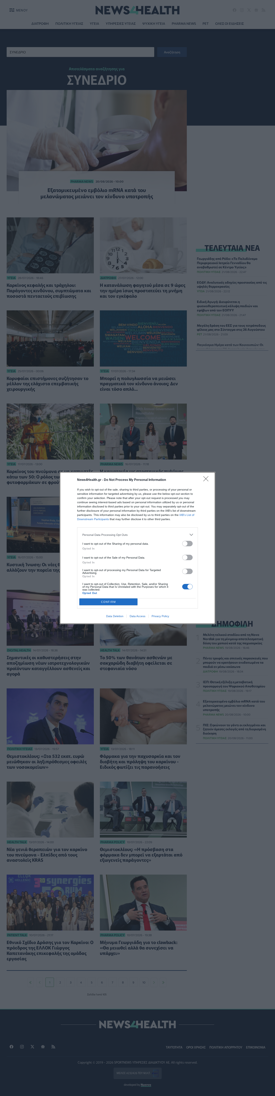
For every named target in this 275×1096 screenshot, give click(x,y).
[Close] (207, 480)
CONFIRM (108, 601)
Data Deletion (114, 616)
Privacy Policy (160, 616)
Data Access (137, 616)
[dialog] (137, 548)
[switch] (187, 543)
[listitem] (137, 535)
